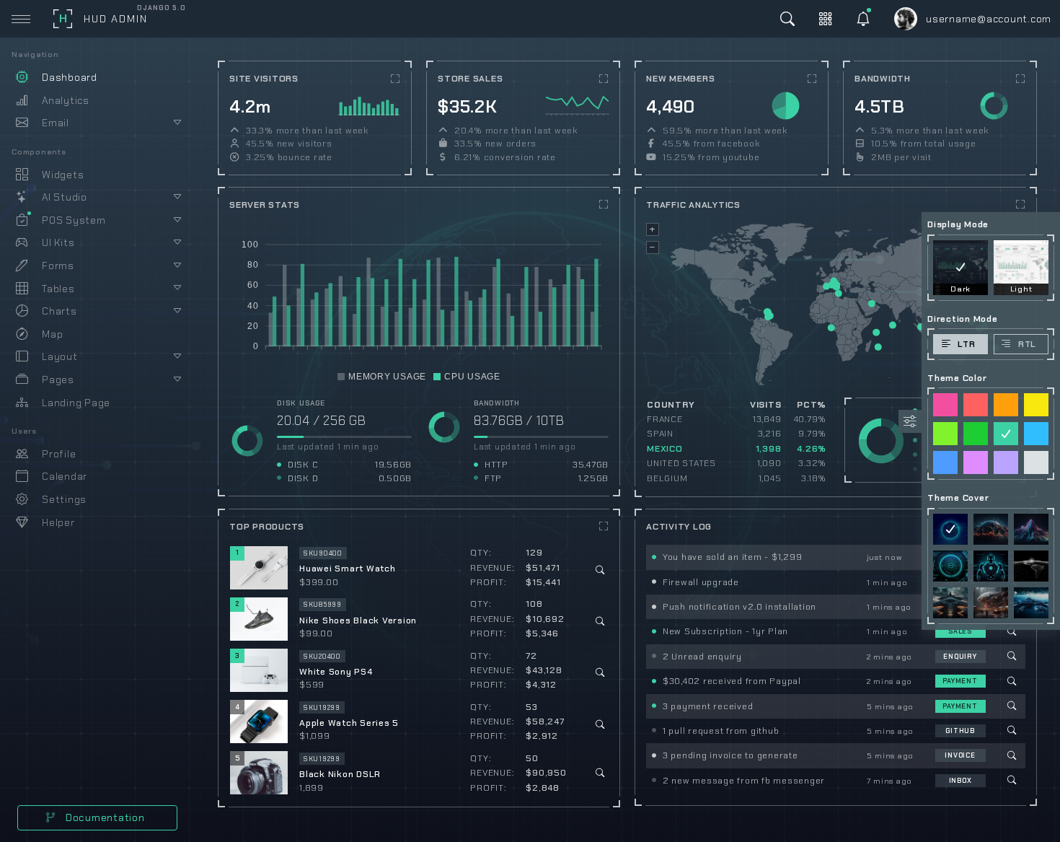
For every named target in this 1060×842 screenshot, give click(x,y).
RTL (1027, 344)
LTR (966, 344)
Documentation (104, 817)
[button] (381, 377)
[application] (368, 104)
